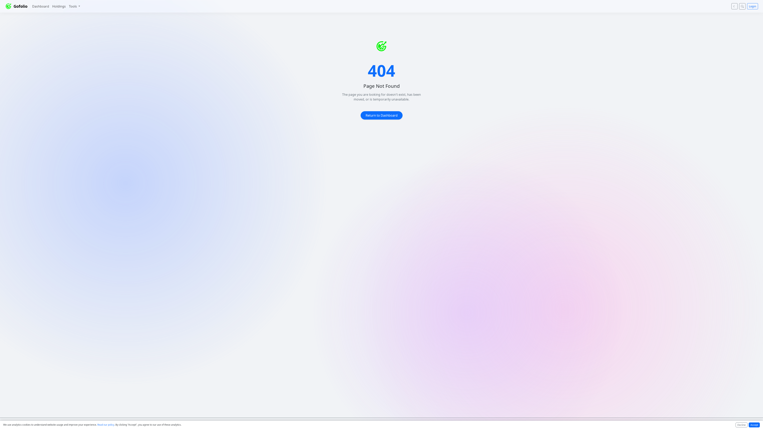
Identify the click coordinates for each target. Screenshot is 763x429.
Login (752, 6)
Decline (741, 425)
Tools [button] (73, 6)
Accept (754, 425)
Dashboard (40, 6)
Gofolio (20, 6)
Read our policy (105, 424)
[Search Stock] (742, 6)
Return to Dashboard (382, 115)
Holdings (59, 6)
